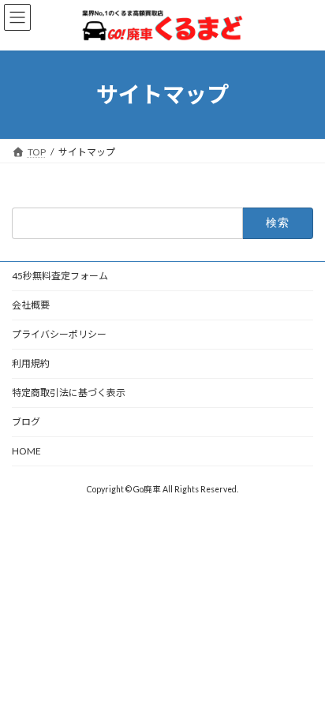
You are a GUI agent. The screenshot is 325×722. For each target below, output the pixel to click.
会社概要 (31, 305)
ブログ (26, 422)
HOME (26, 451)
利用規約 (31, 363)
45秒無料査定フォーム (60, 276)
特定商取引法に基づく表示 (68, 392)
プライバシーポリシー (59, 334)
